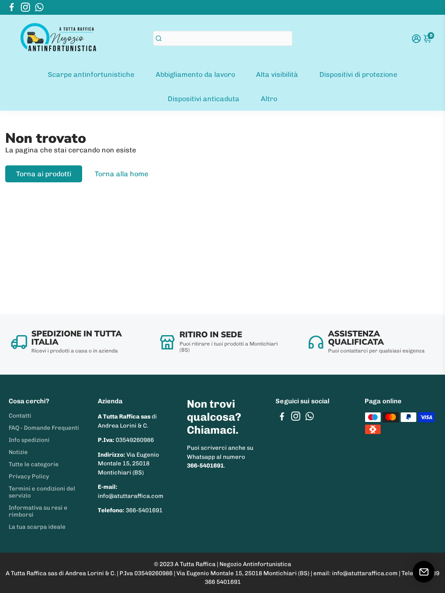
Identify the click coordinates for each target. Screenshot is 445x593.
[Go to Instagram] (25, 7)
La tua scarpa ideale (37, 526)
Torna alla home (121, 174)
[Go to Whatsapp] (39, 7)
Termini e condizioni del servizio (42, 492)
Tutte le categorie (34, 464)
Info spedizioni (29, 439)
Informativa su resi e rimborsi (38, 511)
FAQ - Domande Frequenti (44, 427)
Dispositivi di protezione (358, 74)
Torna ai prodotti (43, 174)
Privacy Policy (29, 476)
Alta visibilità (277, 74)
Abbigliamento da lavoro (195, 74)
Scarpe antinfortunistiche (91, 74)
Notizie (18, 451)
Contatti (20, 415)
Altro (269, 99)
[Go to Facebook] (12, 7)
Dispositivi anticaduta (203, 99)
